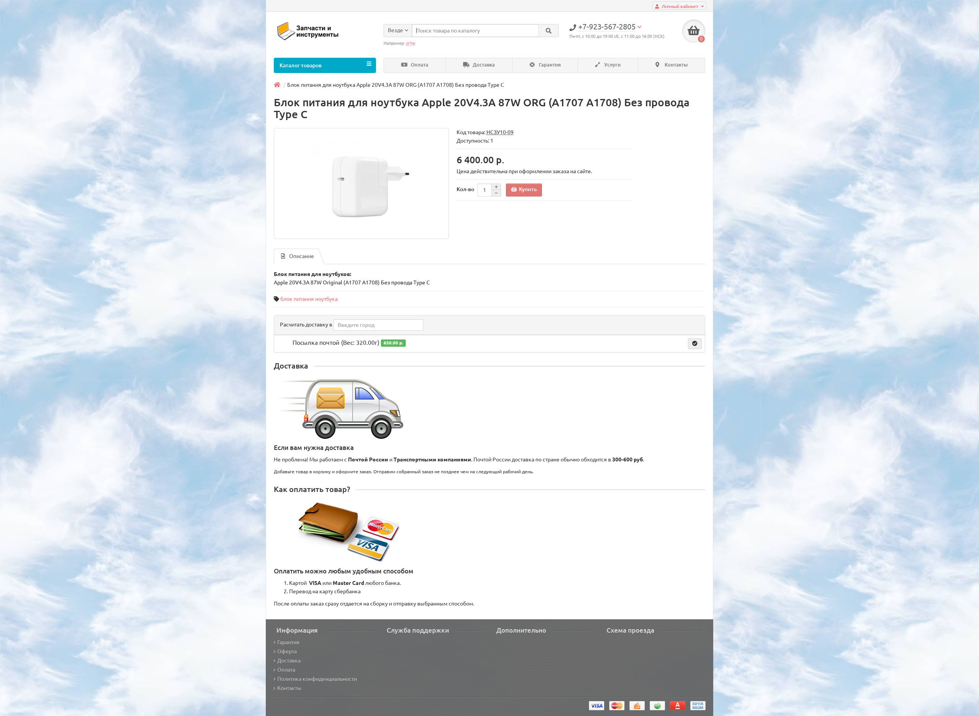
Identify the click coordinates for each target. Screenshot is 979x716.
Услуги (612, 65)
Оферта (287, 651)
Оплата (419, 65)
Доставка (483, 65)
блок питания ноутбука (309, 299)
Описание (301, 256)
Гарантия (549, 65)
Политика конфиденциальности (317, 679)
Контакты (676, 65)
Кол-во (465, 189)
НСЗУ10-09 (500, 132)
